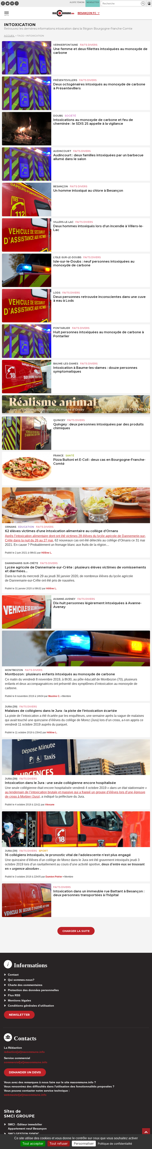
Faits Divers (88, 44)
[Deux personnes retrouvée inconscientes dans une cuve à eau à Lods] (26, 305)
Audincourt (62, 151)
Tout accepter (32, 1143)
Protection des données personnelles (33, 990)
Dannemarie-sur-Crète (21, 563)
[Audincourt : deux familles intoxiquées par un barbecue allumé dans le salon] (26, 164)
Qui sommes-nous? (21, 979)
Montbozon (14, 670)
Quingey (59, 420)
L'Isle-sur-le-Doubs (67, 257)
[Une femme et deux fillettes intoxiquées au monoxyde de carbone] (26, 57)
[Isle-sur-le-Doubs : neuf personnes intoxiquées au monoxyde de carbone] (26, 270)
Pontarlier (61, 328)
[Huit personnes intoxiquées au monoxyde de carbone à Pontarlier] (26, 341)
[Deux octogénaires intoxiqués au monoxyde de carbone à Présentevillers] (26, 93)
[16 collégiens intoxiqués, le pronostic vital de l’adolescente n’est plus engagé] (76, 829)
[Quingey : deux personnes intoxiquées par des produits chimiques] (26, 433)
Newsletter (19, 1015)
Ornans (10, 526)
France (58, 455)
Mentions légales (19, 1000)
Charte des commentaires (25, 985)
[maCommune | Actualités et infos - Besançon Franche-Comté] (63, 13)
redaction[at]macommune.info (24, 1051)
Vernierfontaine (65, 44)
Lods (56, 292)
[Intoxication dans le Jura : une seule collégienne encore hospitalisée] (76, 757)
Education (26, 526)
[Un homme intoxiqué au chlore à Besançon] (26, 199)
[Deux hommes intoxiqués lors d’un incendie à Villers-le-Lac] (26, 235)
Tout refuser (58, 1143)
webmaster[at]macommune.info (25, 1094)
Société (70, 115)
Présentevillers (65, 80)
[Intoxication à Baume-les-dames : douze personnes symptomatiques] (26, 376)
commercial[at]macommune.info (25, 1062)
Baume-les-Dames (65, 363)
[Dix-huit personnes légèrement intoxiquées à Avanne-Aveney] (26, 612)
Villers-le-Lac (63, 221)
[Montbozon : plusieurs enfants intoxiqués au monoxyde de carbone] (76, 648)
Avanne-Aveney (64, 598)
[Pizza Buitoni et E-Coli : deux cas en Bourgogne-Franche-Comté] (26, 468)
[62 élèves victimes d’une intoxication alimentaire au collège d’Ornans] (76, 505)
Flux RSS (14, 995)
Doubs (58, 115)
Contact (13, 974)
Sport (43, 850)
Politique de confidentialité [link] (115, 1143)
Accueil (9, 35)
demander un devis (25, 1072)
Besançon (60, 186)
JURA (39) (11, 706)
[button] (143, 3)
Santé (70, 455)
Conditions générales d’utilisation (31, 1005)
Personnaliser (84, 1143)
